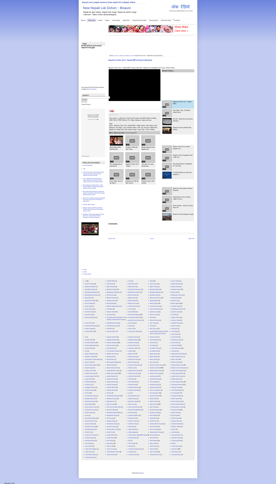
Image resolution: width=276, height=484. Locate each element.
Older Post (191, 238)
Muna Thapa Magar (91, 365)
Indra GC (131, 328)
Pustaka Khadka (176, 396)
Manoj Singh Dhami (177, 356)
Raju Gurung (110, 404)
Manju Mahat (154, 356)
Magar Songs (154, 354)
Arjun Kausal (132, 284)
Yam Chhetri (153, 452)
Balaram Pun (132, 286)
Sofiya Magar (132, 432)
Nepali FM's (126, 20)
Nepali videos (129, 2)
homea (130, 326)
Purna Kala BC (154, 393)
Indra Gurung (154, 328)
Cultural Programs (155, 309)
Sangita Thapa (111, 421)
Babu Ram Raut (176, 284)
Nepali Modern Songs (113, 370)
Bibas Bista (88, 298)
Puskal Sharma (154, 396)
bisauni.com (87, 2)
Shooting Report (90, 429)
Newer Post (111, 238)
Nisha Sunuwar (111, 379)
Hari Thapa (153, 323)
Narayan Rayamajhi (134, 365)
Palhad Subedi (89, 382)
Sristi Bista (174, 432)
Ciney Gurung (89, 309)
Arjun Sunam (154, 284)
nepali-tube (88, 379)
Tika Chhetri (88, 446)
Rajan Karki (153, 398)
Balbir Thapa (153, 286)
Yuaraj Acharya (132, 454)
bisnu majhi (88, 306)
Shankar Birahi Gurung (156, 424)
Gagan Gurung (175, 317)
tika (172, 443)
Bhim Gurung (110, 295)
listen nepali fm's (114, 2)
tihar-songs (153, 443)
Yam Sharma (175, 452)
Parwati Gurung (154, 384)
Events (152, 317)
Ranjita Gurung (154, 412)
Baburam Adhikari (90, 286)
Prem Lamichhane (155, 390)
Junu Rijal (174, 331)
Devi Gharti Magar (133, 314)
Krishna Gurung (111, 345)
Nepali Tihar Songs (155, 373)
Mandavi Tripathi (90, 356)
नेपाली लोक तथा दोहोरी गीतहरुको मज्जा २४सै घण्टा (181, 11)
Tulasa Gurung (175, 446)
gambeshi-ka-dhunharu (135, 320)
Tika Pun (109, 446)
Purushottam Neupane (113, 396)
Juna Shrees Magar (134, 331)
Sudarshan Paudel (90, 435)
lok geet (130, 351)
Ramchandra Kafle (90, 410)
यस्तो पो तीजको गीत (87, 165)
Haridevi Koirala (176, 323)
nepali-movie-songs (177, 376)
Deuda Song (89, 314)
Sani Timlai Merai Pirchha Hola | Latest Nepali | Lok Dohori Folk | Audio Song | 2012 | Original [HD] (92, 180)
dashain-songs (175, 312)
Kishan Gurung (132, 342)
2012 (129, 281)
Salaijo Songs (175, 418)
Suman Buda (154, 435)
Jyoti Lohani (175, 334)
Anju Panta (110, 284)
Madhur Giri (131, 354)
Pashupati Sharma (176, 384)
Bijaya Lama (132, 298)
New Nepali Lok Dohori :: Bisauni (107, 8)
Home (116, 55)
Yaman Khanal (111, 454)
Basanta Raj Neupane (134, 289)
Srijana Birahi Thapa (156, 432)
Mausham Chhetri (133, 359)
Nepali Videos (92, 89)
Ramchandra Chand (177, 407)
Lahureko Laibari (133, 348)
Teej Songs (88, 443)
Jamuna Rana (89, 331)
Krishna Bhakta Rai (90, 345)
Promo (87, 393)
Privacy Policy (87, 274)
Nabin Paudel (111, 365)
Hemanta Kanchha (112, 326)
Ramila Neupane (155, 410)
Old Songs (131, 379)
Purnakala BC (175, 393)
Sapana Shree (175, 421)
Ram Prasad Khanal (134, 407)
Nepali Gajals (89, 368)
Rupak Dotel (132, 418)
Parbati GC (88, 384)
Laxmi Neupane (176, 348)
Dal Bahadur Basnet (177, 309)
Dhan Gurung (154, 314)
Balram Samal (175, 286)
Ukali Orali (153, 449)
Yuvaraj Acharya (176, 454)
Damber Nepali (111, 312)
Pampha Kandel (111, 382)
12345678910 (111, 281)
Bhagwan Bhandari (155, 292)
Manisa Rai (110, 356)
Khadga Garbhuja (112, 340)
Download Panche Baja (139, 20)
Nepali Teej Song (90, 373)
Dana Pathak (132, 312)
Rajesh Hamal (154, 401)
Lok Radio (177, 20)
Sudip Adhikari (111, 435)
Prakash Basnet (111, 387)
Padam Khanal (175, 379)
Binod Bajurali (154, 300)
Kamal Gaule (154, 337)
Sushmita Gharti (176, 438)
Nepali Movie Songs (134, 370)
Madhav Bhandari (90, 354)
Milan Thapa (89, 362)
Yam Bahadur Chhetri (113, 452)
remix (86, 415)
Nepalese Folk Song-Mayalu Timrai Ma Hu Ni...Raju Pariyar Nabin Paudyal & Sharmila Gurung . (93, 216)
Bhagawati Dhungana (113, 292)
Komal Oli (153, 342)
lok (86, 351)
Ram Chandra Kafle (177, 404)
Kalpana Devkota (112, 337)
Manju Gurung (132, 356)
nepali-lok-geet (154, 376)
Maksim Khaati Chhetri (178, 354)
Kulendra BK (175, 345)
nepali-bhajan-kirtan (177, 373)
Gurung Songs (175, 320)
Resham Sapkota (133, 415)
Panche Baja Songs (89, 204)
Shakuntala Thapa (112, 424)
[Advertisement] (147, 42)
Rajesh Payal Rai (176, 401)
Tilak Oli (130, 446)
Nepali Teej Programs (177, 370)
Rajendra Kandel (90, 401)
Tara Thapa (110, 440)
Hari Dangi (131, 323)
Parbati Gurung (111, 384)
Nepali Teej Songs (112, 373)
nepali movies (100, 2)
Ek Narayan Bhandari (134, 317)
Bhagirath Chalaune (134, 292)
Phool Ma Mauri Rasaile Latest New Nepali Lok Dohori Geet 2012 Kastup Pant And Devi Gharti (94, 193)
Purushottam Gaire (90, 396)
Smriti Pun (110, 432)
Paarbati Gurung (155, 379)
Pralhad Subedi (89, 390)
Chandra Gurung (155, 306)
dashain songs (154, 312)
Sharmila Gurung (90, 426)
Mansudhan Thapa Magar (92, 359)
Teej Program (154, 440)
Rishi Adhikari (154, 415)
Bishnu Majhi (175, 303)
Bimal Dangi (175, 298)
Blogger (141, 473)
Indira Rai (109, 328)
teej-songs (110, 443)
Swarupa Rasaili (90, 440)
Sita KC (173, 429)
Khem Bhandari (154, 340)
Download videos (166, 20)
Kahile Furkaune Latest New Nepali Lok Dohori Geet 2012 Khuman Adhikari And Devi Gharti (93, 173)
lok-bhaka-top (154, 351)
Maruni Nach (110, 359)
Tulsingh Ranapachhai (135, 449)
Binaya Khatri (132, 300)
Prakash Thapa (175, 387)
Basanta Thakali (154, 289)
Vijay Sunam (89, 452)
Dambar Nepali (89, 312)
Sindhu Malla (132, 429)
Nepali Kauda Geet (112, 368)
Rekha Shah (175, 412)
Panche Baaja (132, 382)
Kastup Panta (89, 340)
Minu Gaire (153, 362)
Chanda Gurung (133, 306)
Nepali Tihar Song (133, 373)
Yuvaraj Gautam (90, 457)
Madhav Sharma (111, 354)
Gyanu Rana (89, 323)
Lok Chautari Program (113, 351)
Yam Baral (131, 452)
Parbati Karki (132, 384)
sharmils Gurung (111, 426)
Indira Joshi (174, 326)
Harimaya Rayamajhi (91, 326)
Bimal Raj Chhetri (90, 300)
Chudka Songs (175, 306)
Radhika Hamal (89, 398)
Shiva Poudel (154, 426)
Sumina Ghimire (176, 435)
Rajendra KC (110, 401)
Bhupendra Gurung (177, 295)
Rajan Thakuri (175, 398)
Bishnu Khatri (154, 303)
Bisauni (83, 20)
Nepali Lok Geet (129, 55)
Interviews (174, 328)
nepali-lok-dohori (133, 376)
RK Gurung (110, 418)
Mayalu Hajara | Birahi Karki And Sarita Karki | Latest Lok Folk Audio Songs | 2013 (93, 209)
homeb (152, 326)
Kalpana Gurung (133, 337)
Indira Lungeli (89, 328)
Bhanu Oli (174, 292)
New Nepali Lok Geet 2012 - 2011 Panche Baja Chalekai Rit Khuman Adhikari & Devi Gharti (93, 186)
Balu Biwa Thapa (90, 289)
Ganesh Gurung (154, 320)
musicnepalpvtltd (131, 133)
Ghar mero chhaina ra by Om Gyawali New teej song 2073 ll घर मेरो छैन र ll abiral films (94, 199)
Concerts (131, 309)
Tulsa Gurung (111, 449)
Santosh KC (153, 421)
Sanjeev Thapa (132, 421)
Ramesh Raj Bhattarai (134, 410)
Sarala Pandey (89, 424)
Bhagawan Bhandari (91, 292)
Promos (109, 393)
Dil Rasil (173, 314)
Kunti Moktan (110, 348)
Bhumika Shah (154, 295)
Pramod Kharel (111, 390)
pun (129, 393)
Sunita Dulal (110, 438)
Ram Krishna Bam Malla (114, 407)
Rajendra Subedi (133, 401)
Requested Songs (112, 415)
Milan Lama (174, 359)
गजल (84, 169)
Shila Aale (131, 426)
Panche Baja (116, 20)
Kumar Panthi (89, 348)
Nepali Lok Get (89, 370)
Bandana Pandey (112, 289)
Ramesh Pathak (111, 410)
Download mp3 (153, 20)
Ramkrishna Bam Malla (113, 412)
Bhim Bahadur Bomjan (91, 295)
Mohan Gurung (175, 362)
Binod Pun (174, 300)
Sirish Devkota (154, 429)
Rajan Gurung (132, 398)
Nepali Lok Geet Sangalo (178, 368)
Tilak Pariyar (153, 446)
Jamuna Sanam (111, 331)
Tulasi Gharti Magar (91, 449)
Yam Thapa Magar (90, 454)
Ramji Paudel (89, 412)
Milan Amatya (154, 359)
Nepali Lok (131, 368)
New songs (91, 20)
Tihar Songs (131, 443)
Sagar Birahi (153, 418)
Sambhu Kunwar (90, 421)
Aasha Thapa (175, 281)
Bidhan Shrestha (112, 298)
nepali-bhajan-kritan (91, 376)
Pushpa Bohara (132, 396)
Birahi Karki (110, 303)
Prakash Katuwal (133, 387)
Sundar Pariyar (89, 438)
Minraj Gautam (132, 362)
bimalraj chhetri (111, 300)
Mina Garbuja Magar (113, 362)
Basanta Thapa (175, 289)
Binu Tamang (89, 303)
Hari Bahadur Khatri (112, 323)
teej (129, 440)
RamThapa (131, 412)
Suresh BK (153, 438)
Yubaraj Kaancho (155, 454)
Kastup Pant (175, 337)
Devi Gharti (110, 314)
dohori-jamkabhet (90, 317)
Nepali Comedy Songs (156, 365)
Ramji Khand (175, 410)
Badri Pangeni (111, 286)
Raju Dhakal (89, 404)
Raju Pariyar (153, 404)
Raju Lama (131, 404)
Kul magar (153, 345)
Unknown (174, 449)
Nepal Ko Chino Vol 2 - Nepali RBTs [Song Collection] (130, 60)
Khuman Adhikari (90, 342)
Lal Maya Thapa (154, 348)
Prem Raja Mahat (176, 390)
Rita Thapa (174, 415)
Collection (121, 55)
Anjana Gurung (89, 284)
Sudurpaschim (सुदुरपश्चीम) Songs (137, 435)
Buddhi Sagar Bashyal (113, 306)
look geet (174, 351)
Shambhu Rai (132, 424)
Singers (107, 20)
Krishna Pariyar (132, 345)
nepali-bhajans (111, 376)
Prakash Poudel (154, 387)
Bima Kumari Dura (155, 298)
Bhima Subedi (132, 295)
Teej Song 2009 (176, 440)
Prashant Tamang (133, 390)
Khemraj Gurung (176, 340)
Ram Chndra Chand (91, 407)
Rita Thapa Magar (90, 418)
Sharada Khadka (176, 424)
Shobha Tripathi (176, 426)
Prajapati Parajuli (90, 387)
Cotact (85, 272)
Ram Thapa (153, 407)
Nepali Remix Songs (156, 370)
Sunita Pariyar (132, 438)
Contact (100, 20)
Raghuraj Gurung (112, 398)
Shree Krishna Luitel (113, 429)
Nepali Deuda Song (177, 365)
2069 (151, 281)
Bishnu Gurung (132, 303)
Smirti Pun (88, 432)
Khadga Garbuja (133, 340)
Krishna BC (174, 342)
